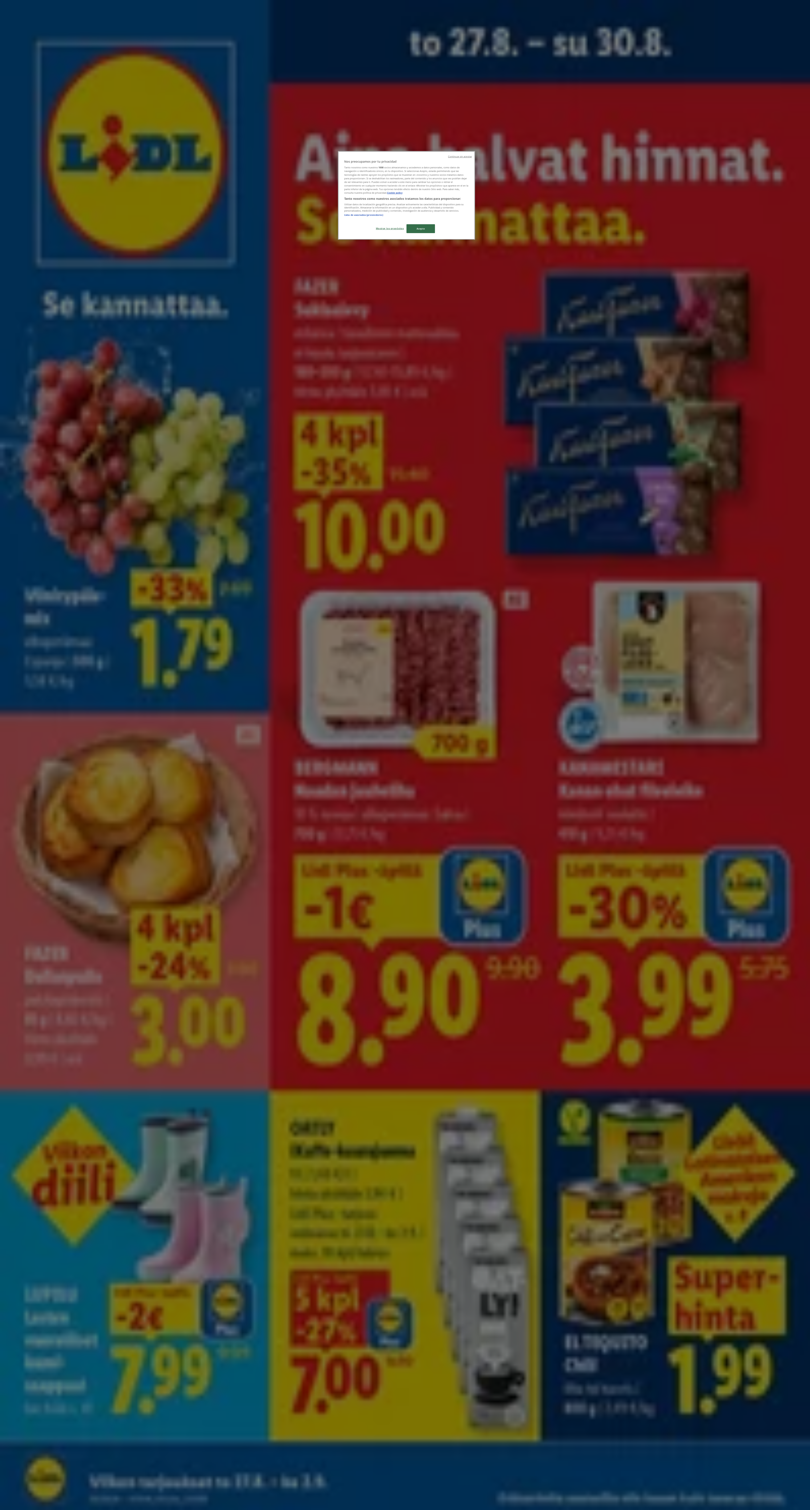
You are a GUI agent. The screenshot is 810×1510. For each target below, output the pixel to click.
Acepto (421, 228)
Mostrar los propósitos (390, 228)
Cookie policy (394, 192)
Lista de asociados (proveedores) (363, 214)
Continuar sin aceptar (460, 156)
